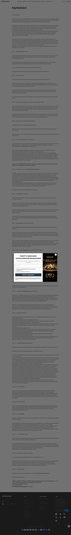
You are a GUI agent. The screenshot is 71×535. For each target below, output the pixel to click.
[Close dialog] (56, 255)
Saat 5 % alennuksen (28, 275)
